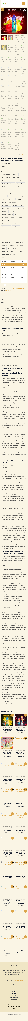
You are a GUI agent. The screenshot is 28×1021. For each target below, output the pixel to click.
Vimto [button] (11, 239)
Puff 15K (6, 154)
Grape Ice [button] (4, 199)
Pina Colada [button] (13, 217)
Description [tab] (3, 297)
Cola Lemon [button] (20, 245)
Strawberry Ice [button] (16, 226)
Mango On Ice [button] (21, 208)
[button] (24, 10)
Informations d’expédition (14, 1004)
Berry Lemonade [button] (6, 177)
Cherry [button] (3, 193)
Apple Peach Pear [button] (6, 174)
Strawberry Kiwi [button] (5, 229)
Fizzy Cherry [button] (20, 196)
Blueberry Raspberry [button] (6, 189)
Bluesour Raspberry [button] (18, 189)
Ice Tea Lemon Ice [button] (12, 202)
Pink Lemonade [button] (5, 220)
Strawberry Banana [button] (14, 223)
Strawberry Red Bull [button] (16, 229)
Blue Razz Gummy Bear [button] (19, 242)
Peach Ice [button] (17, 214)
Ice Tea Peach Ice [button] (6, 205)
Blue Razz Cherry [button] (16, 177)
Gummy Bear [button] (11, 199)
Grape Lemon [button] (5, 251)
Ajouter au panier (15, 284)
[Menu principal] (23, 3)
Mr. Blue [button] (12, 211)
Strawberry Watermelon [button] (7, 233)
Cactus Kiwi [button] (12, 245)
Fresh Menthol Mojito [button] (12, 248)
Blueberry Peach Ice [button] (6, 186)
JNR (14, 988)
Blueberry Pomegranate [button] (19, 186)
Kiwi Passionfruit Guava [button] (18, 205)
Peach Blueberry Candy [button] (7, 214)
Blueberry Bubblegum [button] (19, 180)
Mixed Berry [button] (4, 211)
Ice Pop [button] (4, 202)
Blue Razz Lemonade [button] (7, 180)
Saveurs (3, 171)
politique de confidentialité (14, 1006)
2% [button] (3, 169)
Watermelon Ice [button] (18, 239)
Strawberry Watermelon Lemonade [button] (10, 236)
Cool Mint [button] (4, 196)
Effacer (2, 257)
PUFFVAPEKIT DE (14, 1008)
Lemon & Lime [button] (5, 208)
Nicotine (3, 166)
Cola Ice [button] (17, 193)
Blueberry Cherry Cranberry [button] (8, 183)
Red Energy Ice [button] (15, 220)
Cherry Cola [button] (10, 193)
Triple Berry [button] (4, 239)
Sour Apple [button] (4, 223)
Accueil (2, 154)
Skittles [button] (15, 254)
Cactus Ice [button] (4, 245)
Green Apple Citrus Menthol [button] (17, 251)
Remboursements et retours (14, 1002)
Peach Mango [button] (5, 217)
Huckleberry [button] (19, 199)
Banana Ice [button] (15, 174)
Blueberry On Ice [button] (20, 183)
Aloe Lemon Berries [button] (6, 242)
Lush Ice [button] (13, 208)
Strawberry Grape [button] (6, 226)
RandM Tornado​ (8, 290)
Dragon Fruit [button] (12, 196)
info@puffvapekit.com (18, 980)
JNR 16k (14, 995)
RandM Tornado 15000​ (15, 288)
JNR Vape (14, 991)
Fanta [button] (3, 248)
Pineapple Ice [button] (21, 217)
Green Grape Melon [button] (6, 254)
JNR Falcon (14, 993)
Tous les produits (14, 997)
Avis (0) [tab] (2, 302)
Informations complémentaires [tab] (8, 299)
